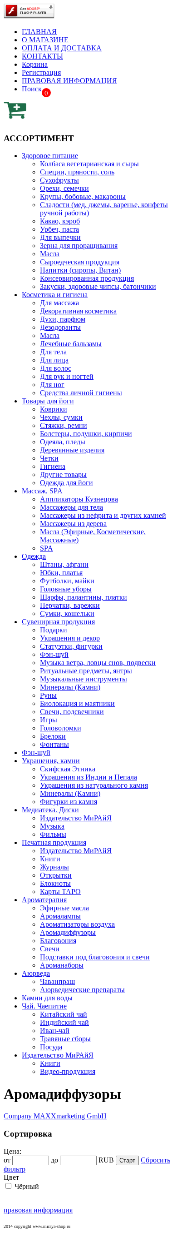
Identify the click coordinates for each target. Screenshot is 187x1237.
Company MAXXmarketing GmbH (55, 1116)
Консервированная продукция (87, 278)
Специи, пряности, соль (77, 172)
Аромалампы (60, 916)
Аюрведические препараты (82, 990)
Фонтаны (54, 744)
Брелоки (53, 736)
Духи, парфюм (62, 319)
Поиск (32, 89)
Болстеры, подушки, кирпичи (86, 433)
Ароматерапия (44, 900)
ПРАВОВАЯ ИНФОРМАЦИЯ (69, 80)
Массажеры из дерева (73, 523)
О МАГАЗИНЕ (45, 40)
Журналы (54, 867)
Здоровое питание (50, 155)
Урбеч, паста (59, 229)
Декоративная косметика (78, 311)
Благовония (58, 940)
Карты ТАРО (60, 891)
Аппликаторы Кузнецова (79, 499)
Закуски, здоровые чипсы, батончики (98, 286)
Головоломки (60, 728)
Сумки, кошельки (67, 613)
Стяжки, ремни (63, 425)
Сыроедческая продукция (79, 262)
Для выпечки (60, 237)
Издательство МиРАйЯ (76, 818)
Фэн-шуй (54, 654)
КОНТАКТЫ (42, 56)
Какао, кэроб (60, 221)
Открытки (56, 875)
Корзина (35, 64)
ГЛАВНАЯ (39, 31)
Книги (50, 859)
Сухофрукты (59, 180)
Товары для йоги (48, 401)
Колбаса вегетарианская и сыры (89, 164)
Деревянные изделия (72, 450)
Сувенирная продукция (58, 622)
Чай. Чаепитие (44, 1006)
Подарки (53, 630)
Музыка (52, 826)
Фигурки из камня (68, 801)
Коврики (53, 409)
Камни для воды (47, 998)
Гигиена (52, 466)
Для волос (55, 368)
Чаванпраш (57, 981)
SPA (46, 548)
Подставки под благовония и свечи (95, 957)
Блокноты (55, 883)
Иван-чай (54, 1030)
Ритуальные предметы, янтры (86, 671)
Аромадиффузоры (68, 932)
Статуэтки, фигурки (71, 646)
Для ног (52, 384)
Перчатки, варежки (70, 605)
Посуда (51, 1047)
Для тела (53, 352)
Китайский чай (63, 1014)
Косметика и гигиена (55, 294)
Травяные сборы (65, 1039)
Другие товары (63, 474)
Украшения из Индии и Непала (88, 777)
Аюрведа (36, 973)
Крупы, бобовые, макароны (83, 196)
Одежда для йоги (66, 483)
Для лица (54, 360)
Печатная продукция (54, 842)
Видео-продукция (67, 1071)
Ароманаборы (62, 965)
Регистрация (41, 72)
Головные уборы (66, 589)
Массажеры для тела (71, 507)
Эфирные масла (64, 908)
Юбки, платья (61, 572)
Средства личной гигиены (81, 393)
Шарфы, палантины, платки (83, 597)
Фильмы (53, 834)
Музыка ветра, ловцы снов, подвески (98, 662)
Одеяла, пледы (62, 442)
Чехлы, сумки (61, 417)
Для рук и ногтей (67, 376)
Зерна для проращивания (79, 245)
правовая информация (38, 1210)
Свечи (49, 949)
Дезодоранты (60, 327)
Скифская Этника (67, 769)
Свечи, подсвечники (72, 711)
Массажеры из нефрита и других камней (103, 515)
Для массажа (59, 303)
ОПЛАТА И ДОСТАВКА (62, 48)
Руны (48, 695)
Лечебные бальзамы (71, 344)
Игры (48, 720)
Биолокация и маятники (77, 703)
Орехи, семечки (64, 188)
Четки (49, 458)
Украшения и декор (70, 638)
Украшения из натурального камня (94, 785)
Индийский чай (64, 1022)
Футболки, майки (67, 581)
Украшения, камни (51, 761)
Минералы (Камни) (70, 687)
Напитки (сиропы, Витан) (80, 270)
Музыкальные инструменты (83, 679)
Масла (49, 254)
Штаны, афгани (64, 564)
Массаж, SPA (42, 491)
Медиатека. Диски (50, 810)
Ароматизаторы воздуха (77, 924)
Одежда (34, 556)
